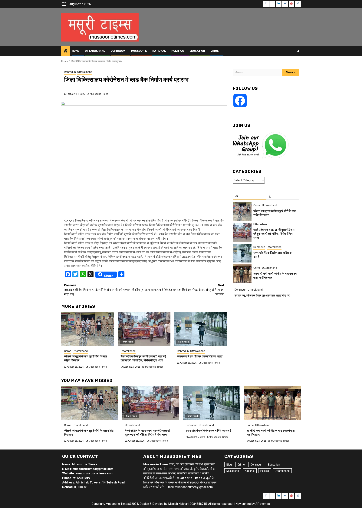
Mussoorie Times (99, 94)
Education (197, 50)
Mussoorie (139, 50)
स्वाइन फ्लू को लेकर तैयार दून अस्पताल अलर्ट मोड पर (262, 295)
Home (75, 50)
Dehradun (118, 50)
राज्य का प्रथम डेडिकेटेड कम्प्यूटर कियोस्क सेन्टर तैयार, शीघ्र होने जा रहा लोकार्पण (184, 289)
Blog (229, 464)
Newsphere (243, 504)
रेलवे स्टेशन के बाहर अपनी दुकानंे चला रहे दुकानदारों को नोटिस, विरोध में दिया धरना (143, 358)
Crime (214, 50)
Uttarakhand (95, 50)
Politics (177, 50)
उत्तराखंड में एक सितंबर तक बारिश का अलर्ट (199, 356)
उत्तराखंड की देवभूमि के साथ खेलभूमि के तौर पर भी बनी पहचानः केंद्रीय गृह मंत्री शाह (103, 289)
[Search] (298, 51)
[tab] (249, 196)
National (159, 50)
